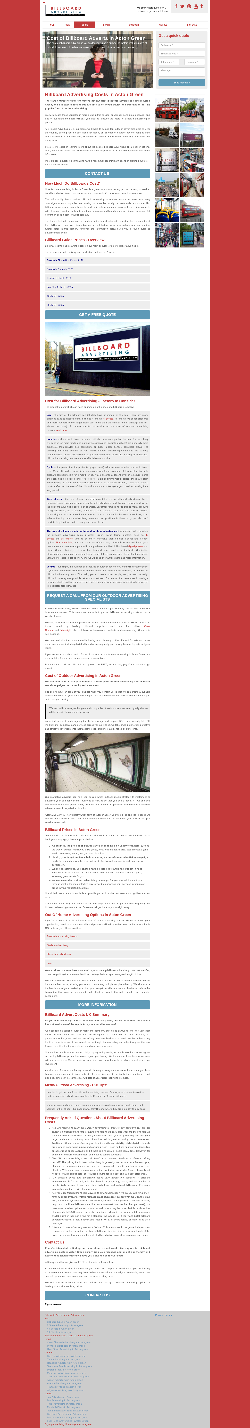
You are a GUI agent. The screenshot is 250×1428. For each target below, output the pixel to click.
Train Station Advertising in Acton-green (68, 1376)
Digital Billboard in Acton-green (63, 1369)
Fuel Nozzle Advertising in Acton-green (68, 1420)
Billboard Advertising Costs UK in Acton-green (69, 1335)
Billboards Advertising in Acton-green (64, 1315)
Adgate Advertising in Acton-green (65, 1390)
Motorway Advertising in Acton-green (66, 1373)
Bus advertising (64, 542)
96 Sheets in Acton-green (60, 1332)
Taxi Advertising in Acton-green (63, 1397)
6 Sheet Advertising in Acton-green (65, 1325)
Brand (106, 25)
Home (51, 25)
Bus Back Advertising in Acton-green (66, 1414)
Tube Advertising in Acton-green (64, 1359)
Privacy (159, 1315)
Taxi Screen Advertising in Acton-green (67, 1410)
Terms (168, 1315)
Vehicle (163, 25)
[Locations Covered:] (44, 3)
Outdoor (134, 25)
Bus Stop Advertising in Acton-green (66, 1356)
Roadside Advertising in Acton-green (66, 1362)
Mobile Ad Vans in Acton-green (63, 1407)
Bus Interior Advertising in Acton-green (67, 1417)
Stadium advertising (57, 945)
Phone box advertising (59, 954)
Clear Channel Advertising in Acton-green (69, 1342)
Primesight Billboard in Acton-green (66, 1345)
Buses (50, 963)
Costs (85, 25)
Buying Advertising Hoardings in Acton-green (68, 1424)
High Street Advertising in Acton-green (67, 1349)
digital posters (135, 546)
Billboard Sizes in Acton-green (63, 1321)
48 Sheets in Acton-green (60, 1328)
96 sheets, (67, 538)
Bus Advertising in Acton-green (63, 1400)
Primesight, (66, 630)
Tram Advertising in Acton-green (64, 1386)
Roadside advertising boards (62, 936)
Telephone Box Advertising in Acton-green (69, 1366)
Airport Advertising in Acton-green (65, 1380)
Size (67, 25)
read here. (61, 430)
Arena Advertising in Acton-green (64, 1383)
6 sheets (108, 418)
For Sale (192, 25)
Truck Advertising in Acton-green (64, 1403)
